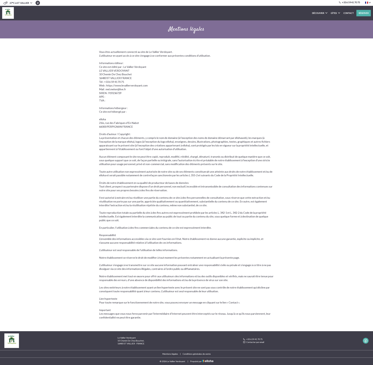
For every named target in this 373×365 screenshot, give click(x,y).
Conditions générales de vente (197, 354)
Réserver (364, 13)
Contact (348, 13)
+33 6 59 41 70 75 (254, 339)
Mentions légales (170, 354)
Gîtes (334, 13)
